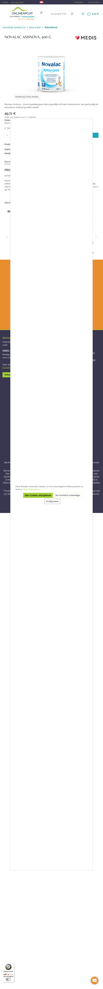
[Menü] (41, 12)
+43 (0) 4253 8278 (17, 2)
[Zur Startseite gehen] (22, 13)
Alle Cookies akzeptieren (38, 495)
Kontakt (6, 2)
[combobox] (59, 14)
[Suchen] (72, 14)
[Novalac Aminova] (51, 74)
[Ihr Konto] (83, 13)
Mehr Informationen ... (32, 489)
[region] (51, 74)
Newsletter (78, 2)
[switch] (8, 979)
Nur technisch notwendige (68, 495)
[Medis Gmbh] (85, 37)
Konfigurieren (52, 501)
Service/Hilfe (93, 2)
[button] (7, 237)
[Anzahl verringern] (7, 135)
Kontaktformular (10, 367)
